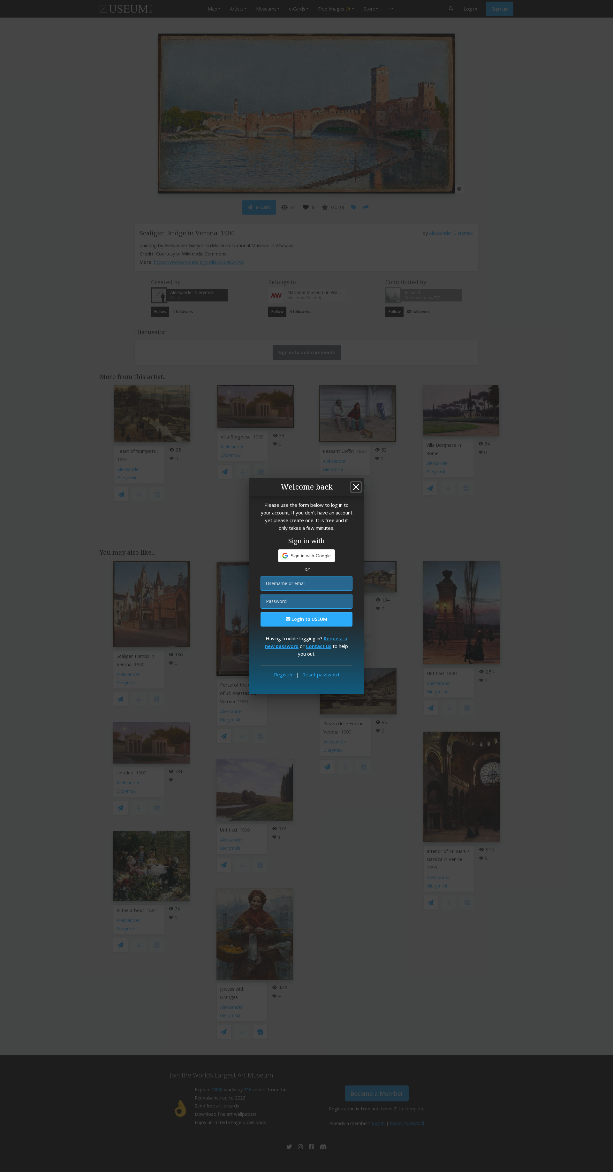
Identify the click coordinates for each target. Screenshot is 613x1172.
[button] (306, 555)
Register (283, 674)
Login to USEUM (308, 619)
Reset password (320, 674)
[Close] (356, 487)
